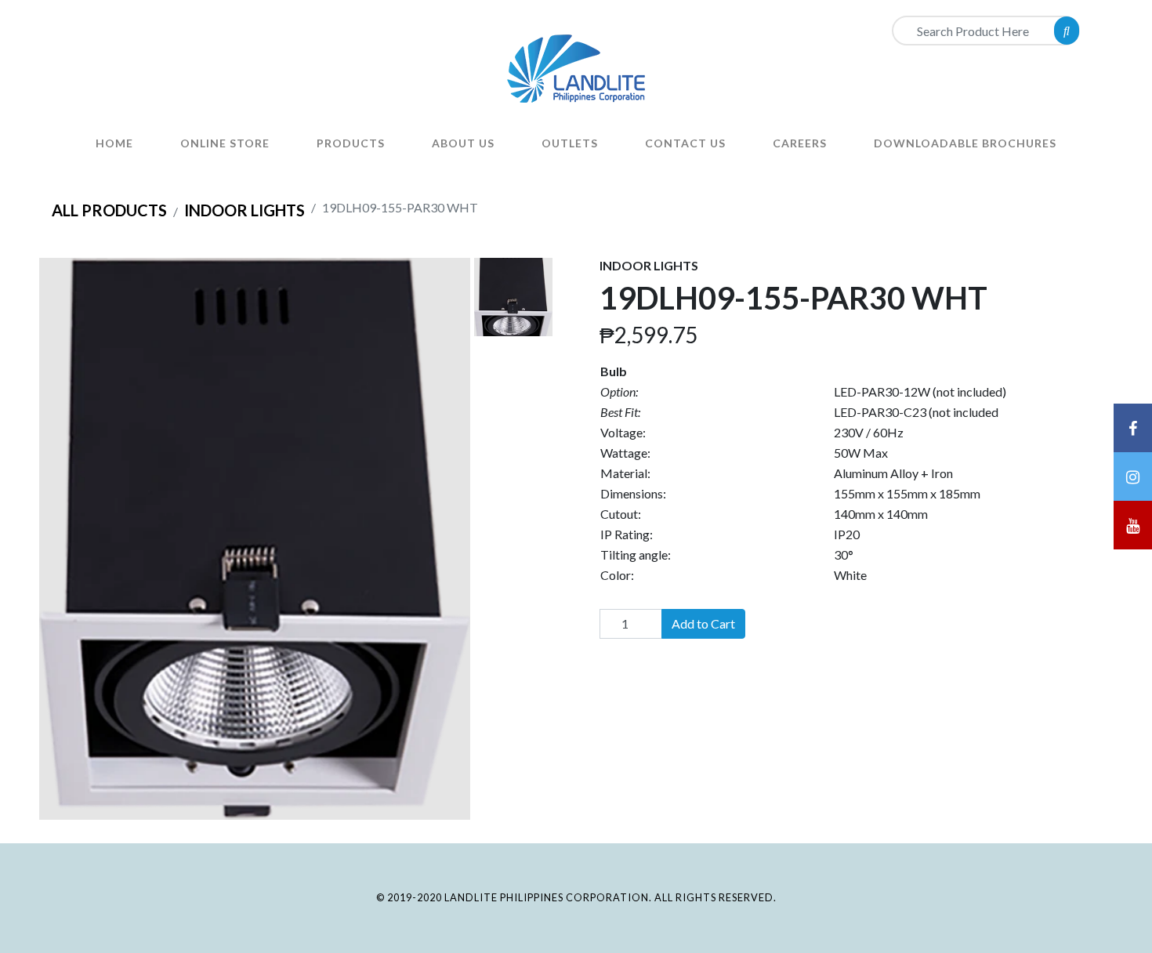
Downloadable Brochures (965, 143)
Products (351, 143)
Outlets (570, 143)
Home (114, 143)
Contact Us (685, 143)
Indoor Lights (244, 210)
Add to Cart (703, 623)
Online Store (225, 143)
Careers (800, 143)
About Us (463, 143)
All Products (109, 210)
